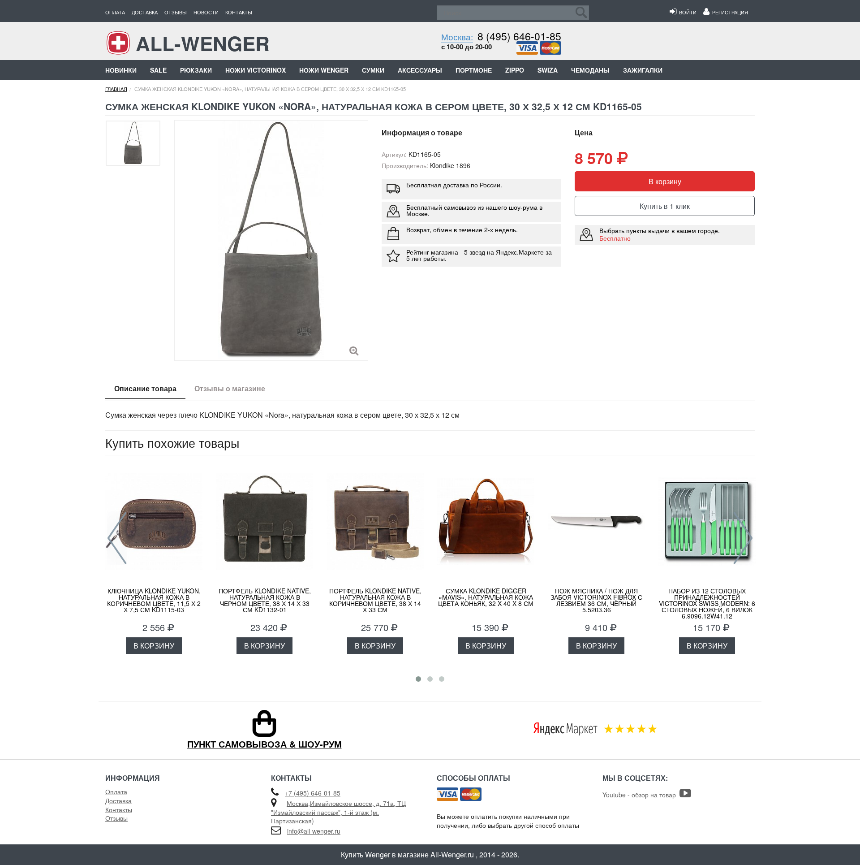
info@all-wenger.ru (313, 830)
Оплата (115, 12)
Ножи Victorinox (255, 69)
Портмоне (474, 69)
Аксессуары (420, 69)
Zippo (514, 69)
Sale (158, 69)
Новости (206, 12)
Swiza (548, 69)
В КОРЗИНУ (153, 645)
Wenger (377, 854)
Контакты (238, 12)
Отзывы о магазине (229, 388)
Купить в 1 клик (665, 206)
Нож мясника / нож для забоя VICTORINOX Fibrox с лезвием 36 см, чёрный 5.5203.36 (596, 600)
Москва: (457, 36)
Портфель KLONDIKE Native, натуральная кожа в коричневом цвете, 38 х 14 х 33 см (375, 600)
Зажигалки (642, 69)
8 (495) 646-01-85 (519, 36)
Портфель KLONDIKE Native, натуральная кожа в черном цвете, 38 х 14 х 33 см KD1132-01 (265, 600)
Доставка (145, 12)
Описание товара (145, 388)
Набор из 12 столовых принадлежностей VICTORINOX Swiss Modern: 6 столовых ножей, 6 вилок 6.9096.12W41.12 (707, 603)
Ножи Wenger (323, 69)
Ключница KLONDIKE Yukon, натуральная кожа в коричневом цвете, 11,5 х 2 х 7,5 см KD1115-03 (154, 600)
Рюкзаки (196, 69)
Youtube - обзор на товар (640, 794)
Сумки (373, 69)
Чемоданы (590, 69)
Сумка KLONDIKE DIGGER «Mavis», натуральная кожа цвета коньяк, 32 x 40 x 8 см (485, 597)
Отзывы (175, 12)
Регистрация (729, 12)
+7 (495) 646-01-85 (312, 792)
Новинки (121, 69)
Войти (686, 12)
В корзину (665, 181)
